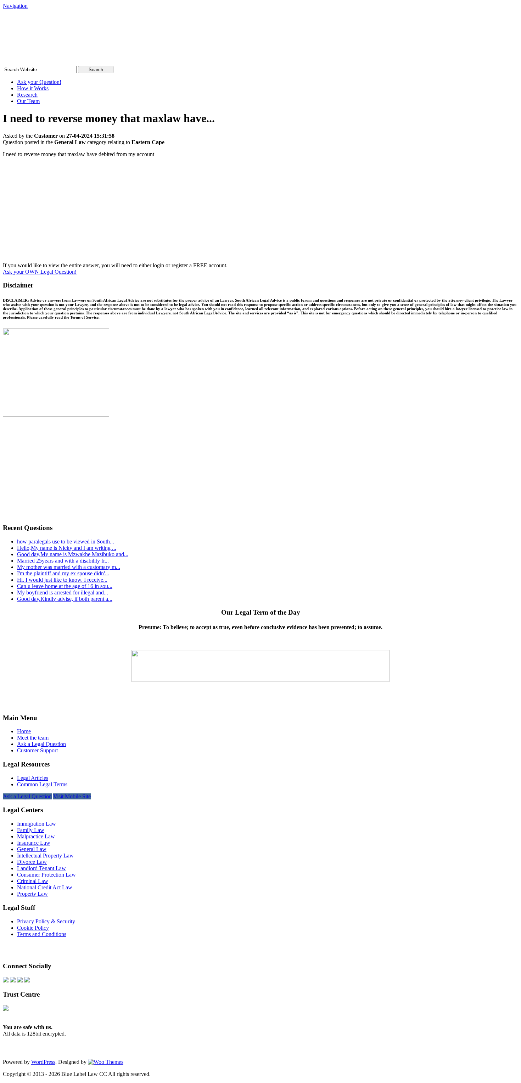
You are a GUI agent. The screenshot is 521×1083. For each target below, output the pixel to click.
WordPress (43, 1062)
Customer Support (37, 750)
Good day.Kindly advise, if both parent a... (64, 599)
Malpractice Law (36, 836)
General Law (31, 849)
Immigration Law (36, 824)
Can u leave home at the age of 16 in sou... (64, 586)
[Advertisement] (260, 212)
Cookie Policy (33, 928)
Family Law (30, 830)
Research (27, 95)
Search (96, 69)
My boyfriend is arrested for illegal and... (62, 592)
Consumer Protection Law (46, 875)
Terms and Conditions (41, 934)
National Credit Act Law (44, 887)
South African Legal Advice (75, 23)
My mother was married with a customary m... (68, 567)
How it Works (33, 88)
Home (24, 731)
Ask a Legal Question (41, 744)
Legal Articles (32, 778)
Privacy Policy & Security (46, 921)
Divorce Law (32, 862)
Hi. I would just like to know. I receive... (62, 580)
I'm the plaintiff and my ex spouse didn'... (63, 573)
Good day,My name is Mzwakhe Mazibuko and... (72, 554)
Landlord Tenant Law (41, 868)
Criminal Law (32, 881)
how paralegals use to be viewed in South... (65, 541)
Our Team (28, 101)
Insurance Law (33, 843)
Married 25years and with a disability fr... (63, 561)
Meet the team (33, 738)
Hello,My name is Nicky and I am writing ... (66, 548)
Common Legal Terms (42, 784)
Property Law (32, 894)
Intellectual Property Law (45, 856)
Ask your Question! (39, 82)
